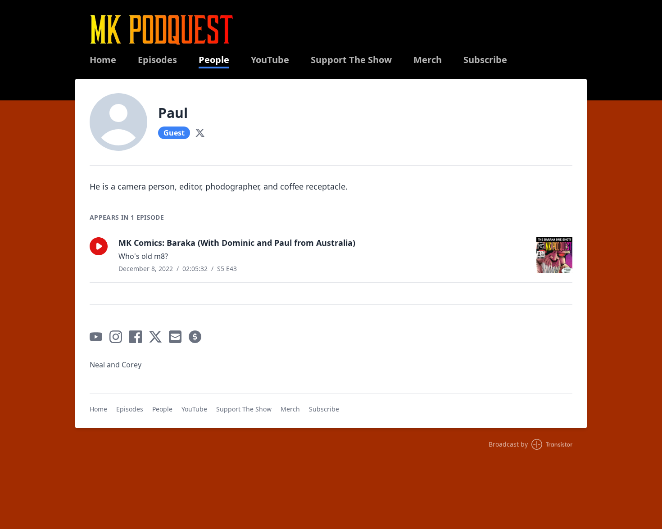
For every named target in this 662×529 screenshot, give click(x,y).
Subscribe (485, 59)
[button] (99, 246)
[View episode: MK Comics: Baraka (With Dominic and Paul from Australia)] (554, 255)
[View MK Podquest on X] (155, 336)
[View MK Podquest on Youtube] (96, 336)
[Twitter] (199, 132)
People (214, 59)
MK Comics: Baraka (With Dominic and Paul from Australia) (236, 242)
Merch (427, 59)
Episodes (157, 59)
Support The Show (351, 59)
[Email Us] (175, 336)
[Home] (162, 29)
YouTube (270, 59)
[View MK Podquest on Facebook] (135, 336)
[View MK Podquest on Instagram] (115, 336)
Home (103, 59)
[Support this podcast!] (195, 336)
